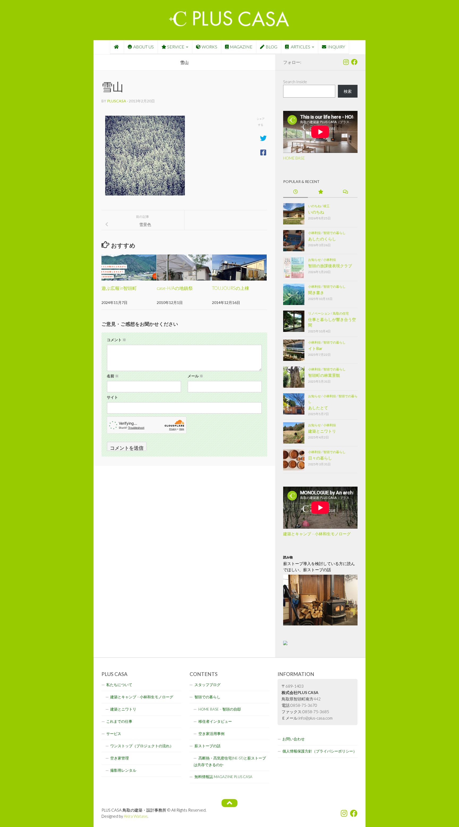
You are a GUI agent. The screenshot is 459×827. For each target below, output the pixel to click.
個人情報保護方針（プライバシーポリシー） (319, 751)
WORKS (209, 46)
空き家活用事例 (211, 734)
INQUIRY (336, 46)
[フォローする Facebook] (354, 62)
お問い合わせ (293, 739)
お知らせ (314, 260)
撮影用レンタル (123, 770)
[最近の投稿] (295, 192)
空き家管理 (119, 758)
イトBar (315, 348)
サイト (112, 397)
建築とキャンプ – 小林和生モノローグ (317, 533)
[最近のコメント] (345, 192)
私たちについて (119, 685)
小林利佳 (314, 233)
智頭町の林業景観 (324, 375)
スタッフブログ (207, 685)
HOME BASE (294, 158)
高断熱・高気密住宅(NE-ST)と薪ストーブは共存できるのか (230, 761)
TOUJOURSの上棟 (230, 288)
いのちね (314, 206)
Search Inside (295, 81)
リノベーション (319, 313)
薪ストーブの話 (207, 746)
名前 (113, 376)
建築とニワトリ (322, 431)
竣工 (326, 206)
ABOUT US (143, 46)
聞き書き (316, 292)
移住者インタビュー (215, 721)
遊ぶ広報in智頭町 (119, 288)
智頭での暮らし (334, 233)
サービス (113, 734)
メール (195, 376)
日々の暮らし (320, 458)
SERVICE (175, 46)
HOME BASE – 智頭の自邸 (219, 709)
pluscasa (116, 101)
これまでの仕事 (119, 721)
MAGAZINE (241, 46)
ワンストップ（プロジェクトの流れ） (141, 746)
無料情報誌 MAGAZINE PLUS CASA (223, 777)
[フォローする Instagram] (346, 62)
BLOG (271, 46)
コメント (116, 339)
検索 (348, 91)
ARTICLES (300, 46)
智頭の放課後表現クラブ (330, 265)
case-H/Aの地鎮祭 (175, 288)
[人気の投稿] (320, 192)
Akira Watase (135, 816)
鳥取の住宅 (341, 313)
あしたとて (318, 407)
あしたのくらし (322, 238)
